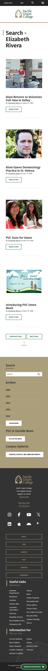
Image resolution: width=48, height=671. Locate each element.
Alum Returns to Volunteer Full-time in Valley (24, 98)
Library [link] (29, 591)
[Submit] (38, 374)
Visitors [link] (29, 643)
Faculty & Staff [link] (32, 646)
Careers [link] (24, 568)
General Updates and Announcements (24, 454)
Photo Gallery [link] (32, 605)
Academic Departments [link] (14, 592)
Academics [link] (24, 575)
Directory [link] (12, 614)
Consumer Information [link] (13, 609)
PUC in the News (15, 439)
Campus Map (24, 497)
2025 (8, 396)
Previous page (16, 337)
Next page (34, 337)
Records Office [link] (32, 616)
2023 (8, 409)
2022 (8, 416)
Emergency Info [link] (15, 624)
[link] (33, 3)
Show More (14, 423)
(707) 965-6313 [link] (24, 506)
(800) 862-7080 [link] (24, 503)
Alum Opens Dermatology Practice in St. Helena (23, 169)
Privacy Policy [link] (32, 609)
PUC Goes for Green (19, 238)
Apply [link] (24, 537)
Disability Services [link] (16, 617)
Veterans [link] (30, 650)
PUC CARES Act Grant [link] (34, 612)
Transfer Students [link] (16, 650)
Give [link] (22, 3)
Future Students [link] (15, 646)
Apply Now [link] (8, 3)
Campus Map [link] (14, 604)
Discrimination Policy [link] (17, 621)
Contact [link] (24, 552)
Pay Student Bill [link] (32, 601)
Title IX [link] (29, 623)
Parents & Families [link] (16, 653)
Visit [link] (24, 560)
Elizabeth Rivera (14, 103)
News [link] (29, 594)
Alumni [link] (29, 639)
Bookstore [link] (13, 597)
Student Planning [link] (33, 619)
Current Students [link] (15, 639)
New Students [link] (14, 643)
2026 (8, 390)
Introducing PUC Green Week (21, 306)
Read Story (14, 109)
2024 (8, 403)
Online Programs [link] (33, 598)
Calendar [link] (12, 600)
